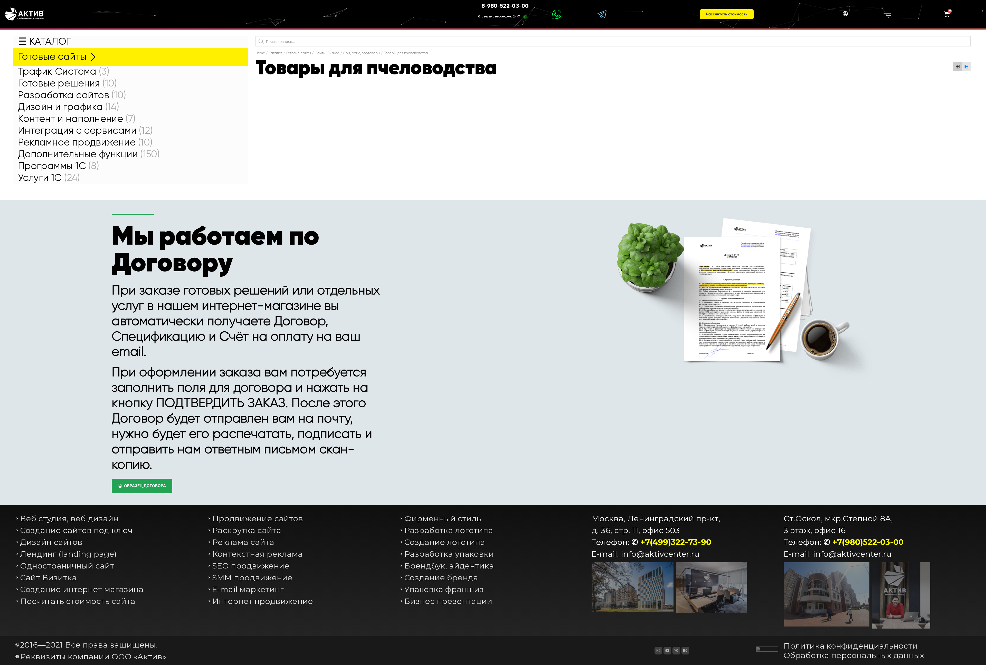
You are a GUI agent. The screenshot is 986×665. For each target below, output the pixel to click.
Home (260, 53)
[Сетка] (957, 66)
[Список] (966, 66)
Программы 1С (58, 166)
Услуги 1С (49, 178)
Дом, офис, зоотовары (361, 53)
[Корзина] (946, 14)
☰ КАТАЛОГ (44, 42)
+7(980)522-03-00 (868, 542)
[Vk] (676, 650)
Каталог (275, 53)
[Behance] (685, 650)
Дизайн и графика (68, 107)
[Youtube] (667, 650)
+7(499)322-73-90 (675, 542)
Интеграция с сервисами (85, 131)
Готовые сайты (52, 57)
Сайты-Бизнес (327, 53)
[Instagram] (658, 650)
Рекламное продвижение (85, 143)
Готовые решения (67, 84)
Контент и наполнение (77, 119)
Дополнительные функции (88, 155)
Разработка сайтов (72, 96)
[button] (727, 14)
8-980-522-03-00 (505, 6)
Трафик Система (63, 72)
